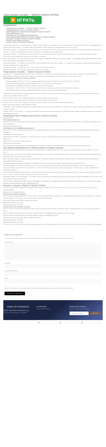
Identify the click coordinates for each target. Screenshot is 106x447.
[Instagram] (38, 312)
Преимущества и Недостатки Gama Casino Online (28, 32)
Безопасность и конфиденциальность (22, 35)
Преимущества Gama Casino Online (23, 30)
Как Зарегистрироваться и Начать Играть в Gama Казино (31, 37)
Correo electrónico (12, 271)
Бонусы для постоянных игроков (20, 42)
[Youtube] (45, 312)
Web (6, 278)
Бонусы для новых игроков (18, 40)
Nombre (8, 263)
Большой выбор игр (15, 33)
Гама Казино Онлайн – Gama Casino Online (26, 28)
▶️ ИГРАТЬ (22, 20)
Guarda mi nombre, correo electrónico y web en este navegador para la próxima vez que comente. (39, 288)
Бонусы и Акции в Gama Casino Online (24, 39)
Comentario (9, 242)
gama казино (20, 150)
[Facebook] (41, 312)
